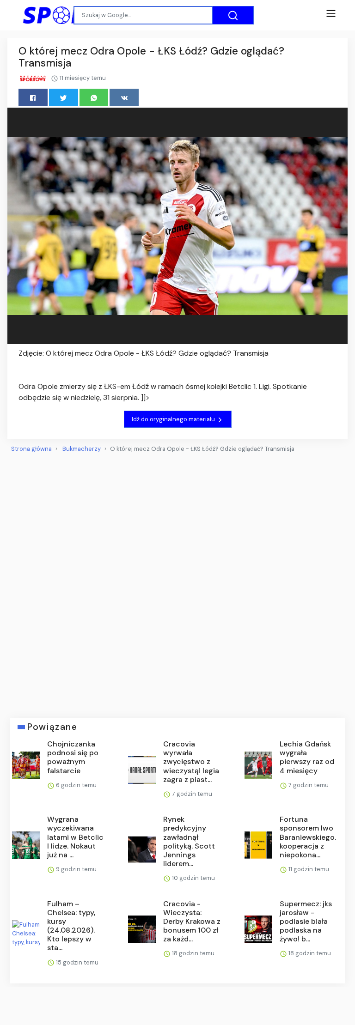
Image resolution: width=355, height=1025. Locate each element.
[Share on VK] (124, 97)
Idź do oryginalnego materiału (174, 419)
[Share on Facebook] (33, 97)
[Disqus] (177, 581)
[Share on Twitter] (63, 97)
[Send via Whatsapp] (94, 97)
